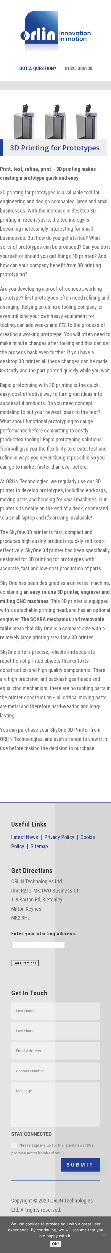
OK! (55, 1243)
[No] (104, 1235)
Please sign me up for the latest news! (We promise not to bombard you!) (52, 1149)
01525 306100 (78, 68)
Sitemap (39, 846)
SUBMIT (80, 1164)
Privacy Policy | (62, 837)
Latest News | (27, 837)
